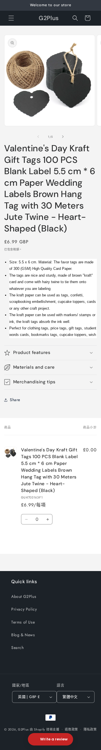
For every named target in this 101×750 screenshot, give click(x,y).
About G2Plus (23, 596)
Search (17, 647)
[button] (11, 18)
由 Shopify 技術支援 (44, 729)
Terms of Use (23, 622)
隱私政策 (90, 729)
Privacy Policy (24, 609)
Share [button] (15, 400)
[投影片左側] (38, 136)
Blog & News (23, 635)
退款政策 (71, 729)
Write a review (54, 739)
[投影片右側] (63, 136)
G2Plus (23, 729)
